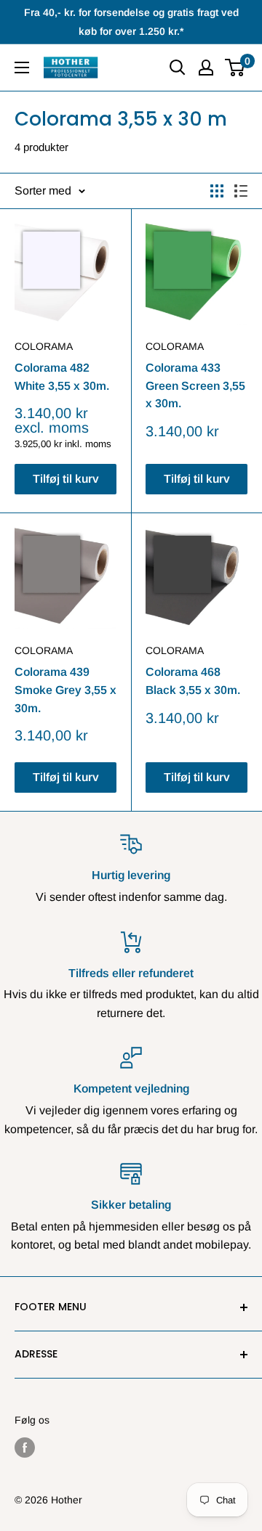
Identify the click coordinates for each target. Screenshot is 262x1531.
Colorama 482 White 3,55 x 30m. (62, 377)
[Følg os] (25, 1447)
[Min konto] (206, 67)
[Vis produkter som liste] (240, 190)
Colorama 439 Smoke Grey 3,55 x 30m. (65, 690)
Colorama (44, 346)
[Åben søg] (178, 67)
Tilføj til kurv (66, 479)
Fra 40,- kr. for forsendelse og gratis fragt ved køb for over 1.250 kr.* (131, 22)
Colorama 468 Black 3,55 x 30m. (193, 681)
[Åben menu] (22, 67)
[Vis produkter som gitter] (216, 190)
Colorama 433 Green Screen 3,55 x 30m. (195, 386)
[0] (235, 67)
